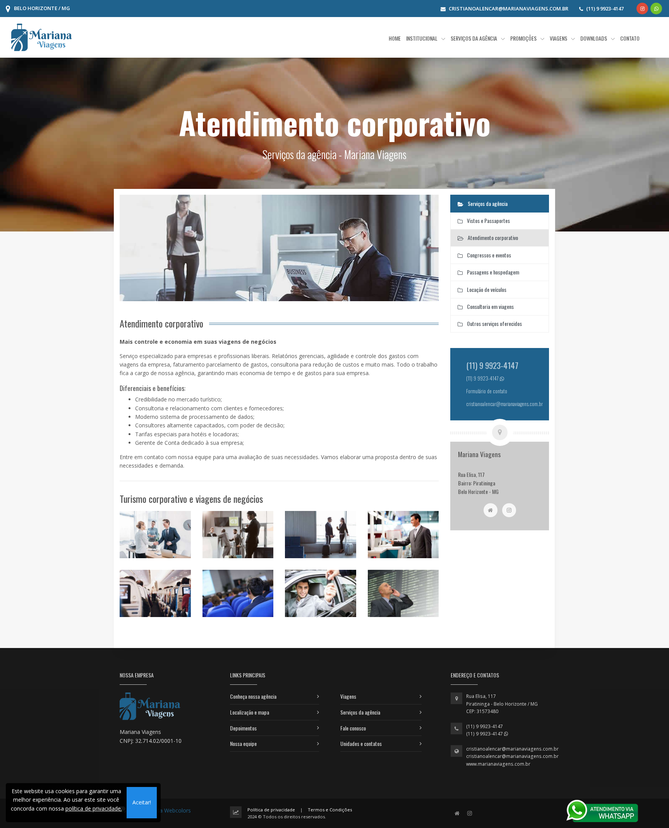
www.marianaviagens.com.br (498, 764)
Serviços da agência (360, 712)
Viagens (348, 696)
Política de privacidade (271, 810)
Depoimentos (243, 728)
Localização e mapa (249, 712)
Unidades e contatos (361, 743)
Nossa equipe (243, 743)
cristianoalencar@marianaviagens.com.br (512, 749)
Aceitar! (141, 802)
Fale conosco (353, 728)
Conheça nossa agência (253, 696)
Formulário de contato (486, 391)
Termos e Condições (330, 810)
